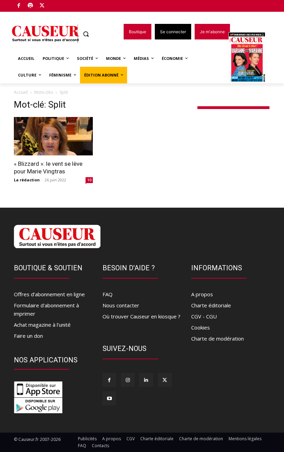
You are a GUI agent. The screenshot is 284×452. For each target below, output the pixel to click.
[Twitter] (42, 6)
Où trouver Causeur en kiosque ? (141, 316)
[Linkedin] (146, 380)
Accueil (21, 92)
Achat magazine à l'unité (42, 324)
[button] (86, 34)
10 (89, 180)
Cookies (200, 327)
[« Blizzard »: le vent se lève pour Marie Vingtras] (53, 136)
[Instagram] (127, 380)
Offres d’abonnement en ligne (49, 294)
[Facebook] (19, 6)
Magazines (251, 58)
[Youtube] (109, 398)
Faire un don (28, 335)
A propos (202, 294)
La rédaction (27, 179)
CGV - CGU (204, 316)
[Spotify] (31, 6)
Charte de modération (217, 338)
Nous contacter (121, 305)
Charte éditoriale (211, 305)
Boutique (59, 4)
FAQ (108, 294)
